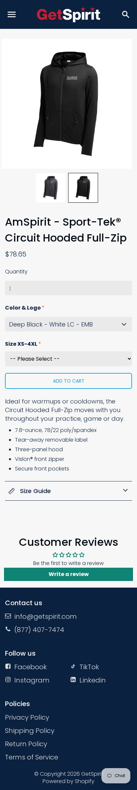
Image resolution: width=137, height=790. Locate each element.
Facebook (30, 667)
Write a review (69, 574)
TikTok (89, 667)
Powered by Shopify (68, 781)
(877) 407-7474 (39, 629)
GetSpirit (92, 774)
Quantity (16, 271)
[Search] (125, 14)
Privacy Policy (27, 717)
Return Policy (26, 744)
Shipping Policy (30, 730)
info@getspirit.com (45, 616)
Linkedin (92, 680)
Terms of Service (31, 757)
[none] (51, 188)
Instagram (32, 680)
